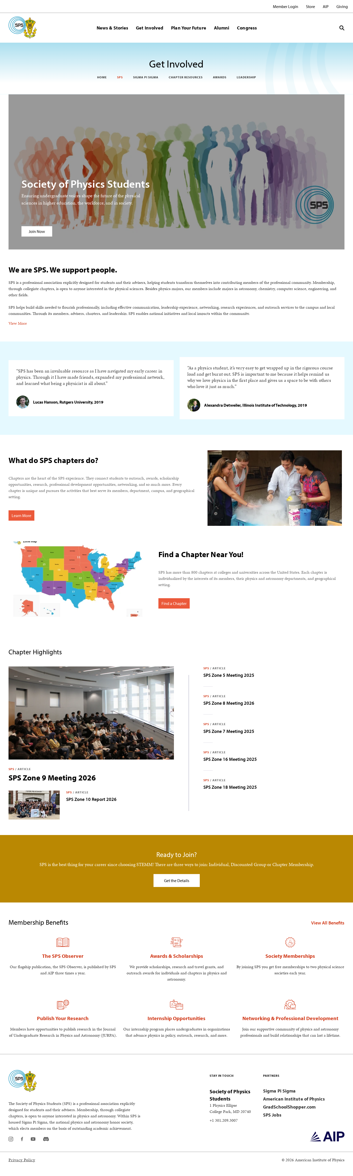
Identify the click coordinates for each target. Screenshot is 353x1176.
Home (102, 77)
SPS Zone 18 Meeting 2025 (230, 787)
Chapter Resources (186, 77)
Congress (247, 28)
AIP (326, 6)
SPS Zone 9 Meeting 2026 (52, 778)
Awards (219, 77)
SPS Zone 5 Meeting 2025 (228, 675)
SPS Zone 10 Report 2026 (91, 799)
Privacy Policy (22, 1160)
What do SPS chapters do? (53, 460)
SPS (120, 77)
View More (18, 323)
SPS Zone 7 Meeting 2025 (228, 731)
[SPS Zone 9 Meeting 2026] (91, 713)
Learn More (21, 515)
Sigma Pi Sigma (145, 77)
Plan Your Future (188, 28)
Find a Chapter (174, 603)
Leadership (246, 77)
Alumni (221, 28)
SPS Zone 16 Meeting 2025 (230, 759)
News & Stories (112, 28)
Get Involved (149, 28)
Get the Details (176, 880)
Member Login (285, 6)
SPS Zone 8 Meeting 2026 (228, 703)
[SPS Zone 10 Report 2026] (34, 805)
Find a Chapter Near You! (200, 554)
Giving (342, 6)
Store (310, 6)
